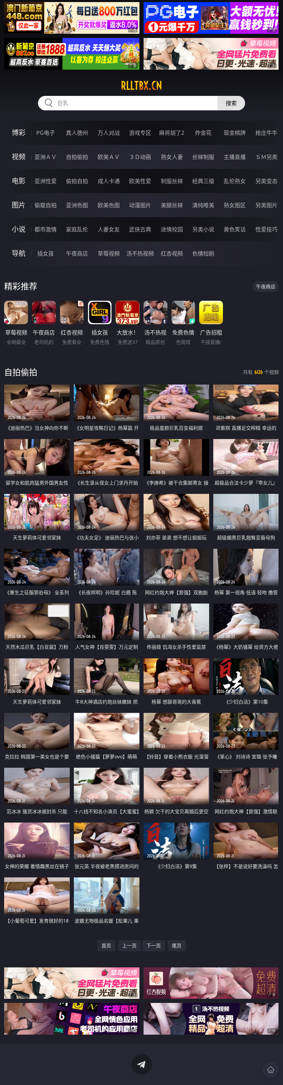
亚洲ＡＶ (46, 157)
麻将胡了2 (171, 133)
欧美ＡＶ (109, 157)
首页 (106, 945)
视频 (19, 156)
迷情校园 (172, 229)
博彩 (19, 132)
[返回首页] (270, 1070)
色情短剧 (203, 253)
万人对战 (109, 133)
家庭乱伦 (77, 229)
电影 (19, 181)
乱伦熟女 (235, 181)
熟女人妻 (172, 157)
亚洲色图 (77, 205)
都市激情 (46, 229)
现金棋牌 (235, 133)
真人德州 (77, 133)
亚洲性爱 (46, 181)
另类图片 (266, 205)
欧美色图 (109, 205)
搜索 (231, 103)
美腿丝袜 (172, 205)
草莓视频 (109, 253)
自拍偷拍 (77, 157)
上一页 (129, 945)
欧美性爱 (140, 181)
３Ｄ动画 (140, 157)
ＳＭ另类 (266, 157)
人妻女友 (109, 229)
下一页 (153, 945)
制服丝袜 (172, 181)
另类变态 (266, 181)
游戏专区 (140, 133)
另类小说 (203, 229)
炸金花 (203, 133)
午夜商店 (77, 253)
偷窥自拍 (46, 205)
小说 (19, 229)
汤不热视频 (140, 253)
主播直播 (235, 157)
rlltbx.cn (141, 85)
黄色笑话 (235, 229)
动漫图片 (140, 205)
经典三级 (203, 181)
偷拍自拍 (77, 181)
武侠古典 (140, 229)
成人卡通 (109, 181)
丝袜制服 (203, 157)
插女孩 (45, 253)
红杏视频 (172, 253)
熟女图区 (235, 205)
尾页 (177, 945)
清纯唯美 (203, 205)
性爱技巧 (266, 229)
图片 (19, 205)
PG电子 (45, 133)
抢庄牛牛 (266, 133)
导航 (19, 253)
